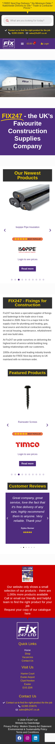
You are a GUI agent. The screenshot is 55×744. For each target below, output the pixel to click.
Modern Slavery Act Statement (35, 726)
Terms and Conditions (27, 732)
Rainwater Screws (27, 422)
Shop (27, 653)
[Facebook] (19, 738)
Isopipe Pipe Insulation (27, 227)
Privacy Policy (11, 726)
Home (27, 650)
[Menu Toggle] (22, 43)
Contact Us (27, 660)
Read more (27, 268)
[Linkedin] (35, 738)
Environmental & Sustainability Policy (27, 729)
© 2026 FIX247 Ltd (27, 720)
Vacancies (27, 657)
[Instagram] (27, 738)
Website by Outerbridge (27, 723)
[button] (5, 230)
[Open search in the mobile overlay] (27, 20)
